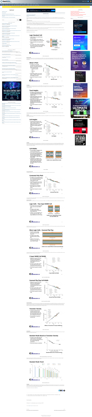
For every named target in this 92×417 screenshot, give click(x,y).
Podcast (34, 3)
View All (13, 10)
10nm (28, 395)
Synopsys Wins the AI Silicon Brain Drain (6, 54)
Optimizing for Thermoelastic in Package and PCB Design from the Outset (78, 14)
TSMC (59, 394)
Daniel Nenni (5, 34)
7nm (34, 395)
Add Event (11, 10)
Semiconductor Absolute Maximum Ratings (6, 45)
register (30, 405)
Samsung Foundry (39, 394)
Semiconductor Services (50, 394)
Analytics (21, 3)
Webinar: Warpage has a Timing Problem (75, 13)
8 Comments (28, 16)
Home (1, 3)
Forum (5, 3)
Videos (37, 3)
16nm (31, 395)
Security (25, 3)
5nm (33, 395)
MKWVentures (5, 24)
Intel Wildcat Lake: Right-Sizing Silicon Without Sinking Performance (9, 62)
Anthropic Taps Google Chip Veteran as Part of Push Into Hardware (9, 28)
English (72, 18)
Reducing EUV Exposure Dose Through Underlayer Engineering (8, 65)
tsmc (46, 395)
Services (13, 3)
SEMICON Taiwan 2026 (4, 11)
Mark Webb (17, 63)
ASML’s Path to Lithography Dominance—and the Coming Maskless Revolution (10, 74)
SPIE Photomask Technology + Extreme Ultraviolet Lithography (8, 17)
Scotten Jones (28, 15)
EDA (7, 3)
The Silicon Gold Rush (4, 43)
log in (31, 405)
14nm (30, 395)
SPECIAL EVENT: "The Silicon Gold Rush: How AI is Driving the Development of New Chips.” (11, 30)
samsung (44, 395)
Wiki (3, 3)
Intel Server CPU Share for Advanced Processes (7, 23)
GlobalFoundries (30, 394)
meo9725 (5, 26)
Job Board (31, 3)
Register (83, 1)
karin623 (5, 37)
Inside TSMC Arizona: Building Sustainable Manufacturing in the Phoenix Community (11, 41)
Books (28, 3)
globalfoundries (38, 395)
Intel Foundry (35, 394)
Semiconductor (17, 3)
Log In (86, 1)
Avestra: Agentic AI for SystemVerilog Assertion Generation (77, 15)
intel (41, 395)
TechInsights (56, 394)
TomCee (4, 46)
